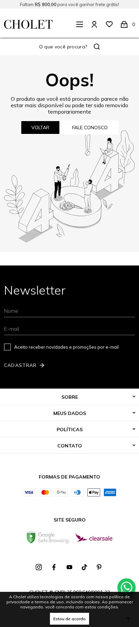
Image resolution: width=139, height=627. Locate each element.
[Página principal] (28, 24)
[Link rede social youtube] (69, 567)
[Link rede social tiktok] (85, 567)
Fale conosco (90, 127)
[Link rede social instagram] (39, 567)
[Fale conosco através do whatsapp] (126, 587)
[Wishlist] (109, 24)
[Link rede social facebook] (54, 567)
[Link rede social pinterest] (100, 567)
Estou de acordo (69, 618)
